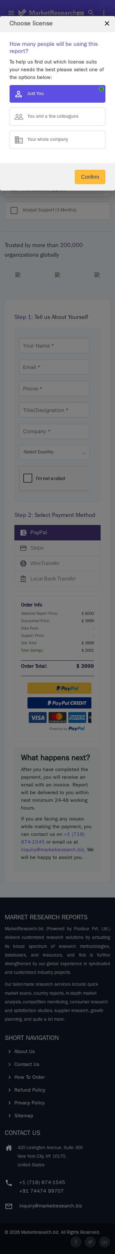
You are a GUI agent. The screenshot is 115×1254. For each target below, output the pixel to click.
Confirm (90, 177)
